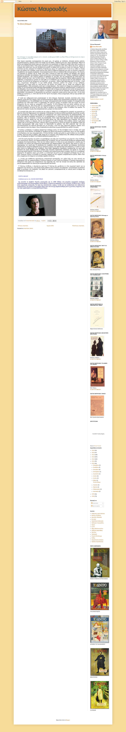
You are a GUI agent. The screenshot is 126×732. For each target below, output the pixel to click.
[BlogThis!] (50, 221)
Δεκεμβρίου (96, 465)
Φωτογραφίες (95, 120)
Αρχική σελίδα (50, 225)
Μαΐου (95, 480)
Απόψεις (94, 107)
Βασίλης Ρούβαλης (96, 515)
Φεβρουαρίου (96, 489)
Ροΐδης (93, 538)
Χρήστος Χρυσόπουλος (97, 541)
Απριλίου (95, 485)
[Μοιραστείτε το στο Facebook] (54, 221)
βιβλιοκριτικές (95, 109)
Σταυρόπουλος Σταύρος (97, 540)
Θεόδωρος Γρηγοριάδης (98, 523)
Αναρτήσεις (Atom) (28, 228)
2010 (93, 463)
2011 (93, 461)
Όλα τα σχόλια (96, 506)
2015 (93, 452)
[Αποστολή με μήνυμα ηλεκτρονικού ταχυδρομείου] (48, 221)
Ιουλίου (95, 476)
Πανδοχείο (94, 534)
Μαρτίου (95, 487)
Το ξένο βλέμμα (24, 24)
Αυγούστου (96, 474)
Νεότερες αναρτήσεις (23, 225)
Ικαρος (93, 524)
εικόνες (93, 113)
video (93, 122)
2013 (93, 457)
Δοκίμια (93, 111)
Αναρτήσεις (95, 503)
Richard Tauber (97, 445)
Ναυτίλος (94, 532)
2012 (93, 459)
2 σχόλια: (43, 220)
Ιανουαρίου (96, 491)
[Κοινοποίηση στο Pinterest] (55, 221)
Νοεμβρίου (96, 467)
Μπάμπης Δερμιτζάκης (97, 530)
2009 (93, 494)
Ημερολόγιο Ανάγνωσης (97, 521)
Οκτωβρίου (96, 469)
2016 (93, 450)
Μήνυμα (94, 115)
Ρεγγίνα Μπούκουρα (97, 536)
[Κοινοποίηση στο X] (52, 221)
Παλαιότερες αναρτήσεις (78, 225)
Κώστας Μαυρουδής (42, 9)
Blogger (68, 720)
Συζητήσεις (94, 119)
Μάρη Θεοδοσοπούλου (97, 528)
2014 (93, 454)
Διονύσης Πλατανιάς (97, 517)
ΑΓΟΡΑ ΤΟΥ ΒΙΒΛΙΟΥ (95, 151)
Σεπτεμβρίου (96, 471)
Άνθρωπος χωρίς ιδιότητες (98, 513)
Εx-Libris (94, 519)
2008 (93, 496)
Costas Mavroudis (97, 46)
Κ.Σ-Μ (93, 526)
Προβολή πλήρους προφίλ (96, 99)
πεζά (93, 117)
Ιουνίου (95, 478)
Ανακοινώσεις (95, 105)
